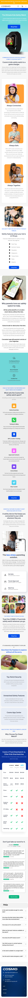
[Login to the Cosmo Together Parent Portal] (18, 6)
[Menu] (25, 6)
